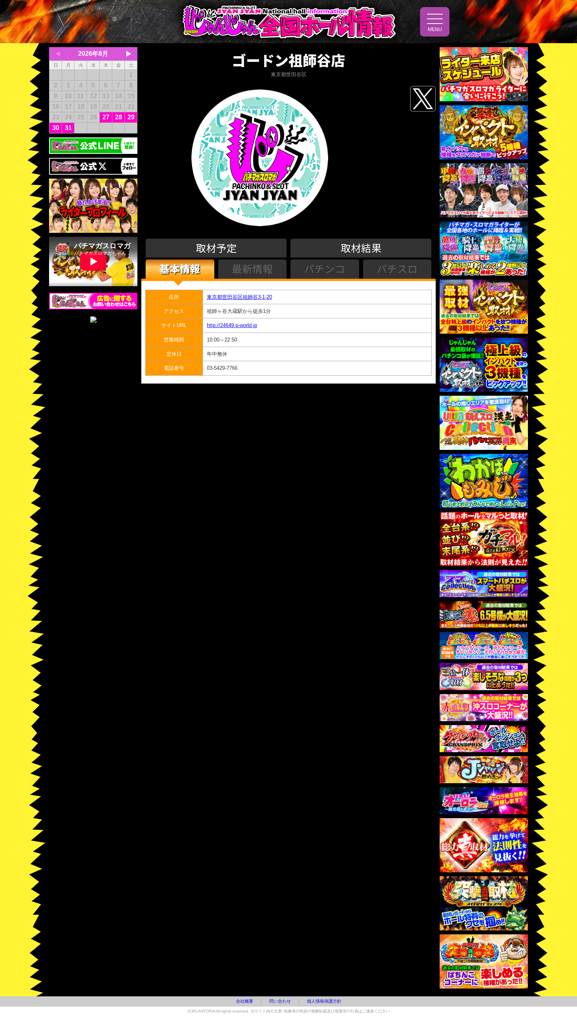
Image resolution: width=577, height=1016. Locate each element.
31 (68, 127)
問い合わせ (280, 1001)
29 (131, 117)
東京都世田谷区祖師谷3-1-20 (239, 297)
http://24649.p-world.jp (232, 325)
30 (55, 127)
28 (118, 117)
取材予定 (216, 247)
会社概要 (244, 1001)
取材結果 (361, 247)
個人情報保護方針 (324, 1001)
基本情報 (179, 268)
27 (106, 117)
